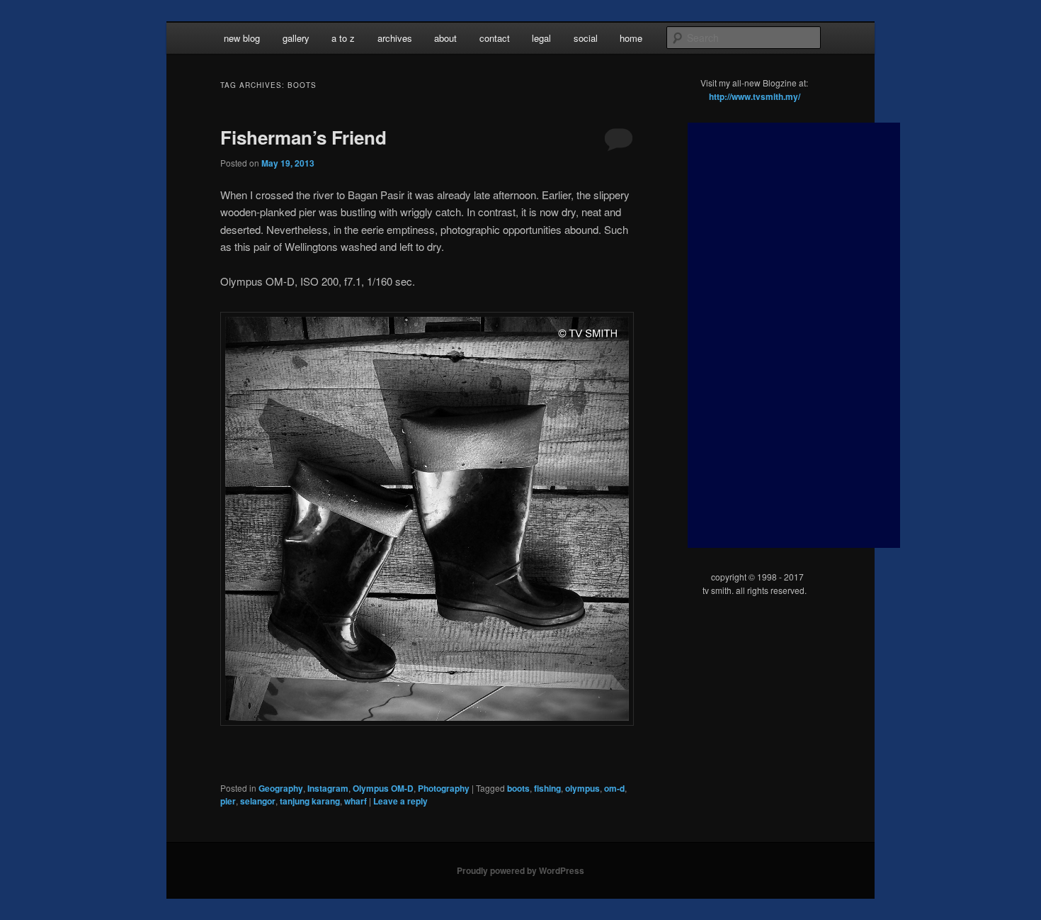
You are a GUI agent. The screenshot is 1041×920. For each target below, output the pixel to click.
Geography (280, 788)
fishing (547, 788)
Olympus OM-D (383, 788)
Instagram (327, 788)
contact (494, 38)
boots (518, 788)
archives (394, 38)
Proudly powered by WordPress (520, 870)
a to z (343, 38)
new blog (242, 38)
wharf (355, 801)
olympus (582, 788)
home (631, 38)
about (445, 38)
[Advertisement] (794, 335)
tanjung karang (310, 801)
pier (228, 801)
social (586, 38)
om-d (614, 788)
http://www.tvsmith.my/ (754, 96)
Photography (444, 788)
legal (541, 38)
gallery (296, 38)
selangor (257, 801)
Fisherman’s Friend (303, 137)
